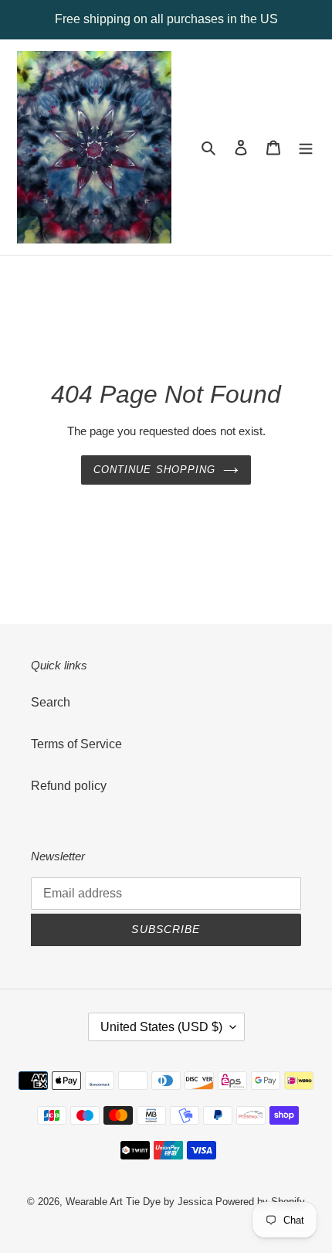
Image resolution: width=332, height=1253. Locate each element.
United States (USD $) (161, 1026)
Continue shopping (154, 469)
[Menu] (306, 148)
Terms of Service (76, 744)
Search (50, 702)
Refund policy (69, 785)
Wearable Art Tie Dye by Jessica (139, 1201)
